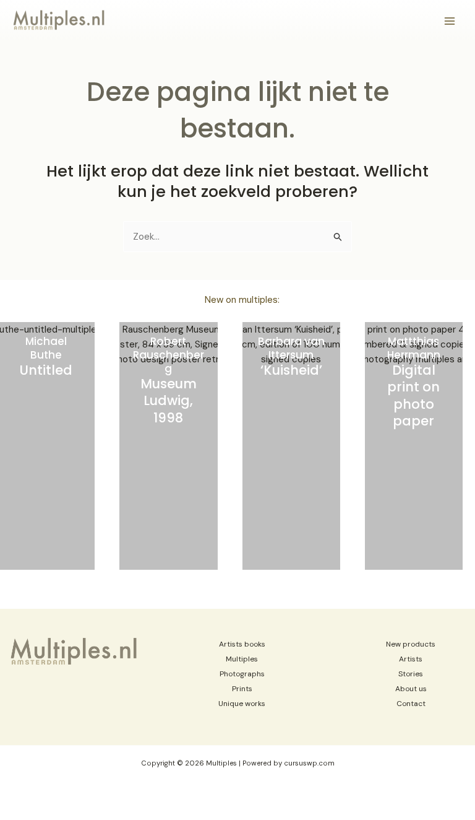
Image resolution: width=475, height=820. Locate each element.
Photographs (242, 674)
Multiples (242, 659)
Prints (242, 689)
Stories (410, 674)
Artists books (242, 644)
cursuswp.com (309, 763)
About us (411, 689)
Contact (411, 704)
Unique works (241, 704)
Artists (410, 659)
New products (410, 644)
